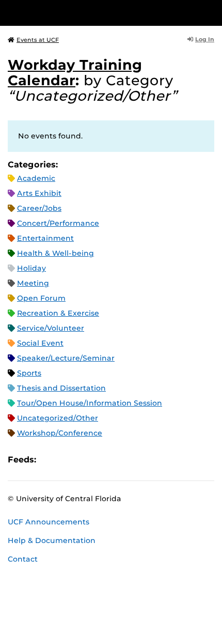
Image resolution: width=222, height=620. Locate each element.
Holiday (31, 268)
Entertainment (45, 238)
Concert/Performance (58, 223)
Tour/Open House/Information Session (89, 403)
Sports (29, 373)
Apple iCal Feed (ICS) (49, 459)
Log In (204, 39)
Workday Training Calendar (75, 72)
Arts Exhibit (39, 193)
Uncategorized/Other (57, 418)
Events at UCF (38, 39)
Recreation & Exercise (58, 313)
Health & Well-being (55, 253)
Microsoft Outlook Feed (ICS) (67, 459)
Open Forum (41, 298)
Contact (23, 559)
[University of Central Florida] (78, 13)
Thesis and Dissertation (61, 388)
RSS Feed (84, 459)
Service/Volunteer (50, 328)
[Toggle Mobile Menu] (211, 12)
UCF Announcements (48, 521)
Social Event (40, 343)
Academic (36, 178)
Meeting (33, 283)
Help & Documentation (52, 540)
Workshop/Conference (59, 433)
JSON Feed (120, 459)
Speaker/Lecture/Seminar (66, 358)
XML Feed (102, 459)
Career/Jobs (39, 208)
